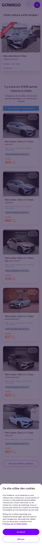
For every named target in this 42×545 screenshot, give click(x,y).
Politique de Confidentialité (15, 524)
